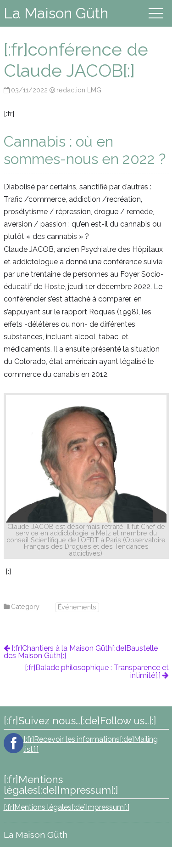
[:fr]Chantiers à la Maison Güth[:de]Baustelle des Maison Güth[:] (81, 652)
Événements (77, 607)
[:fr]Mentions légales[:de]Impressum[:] (66, 807)
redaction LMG (78, 90)
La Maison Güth (56, 13)
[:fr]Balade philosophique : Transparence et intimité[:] (97, 671)
